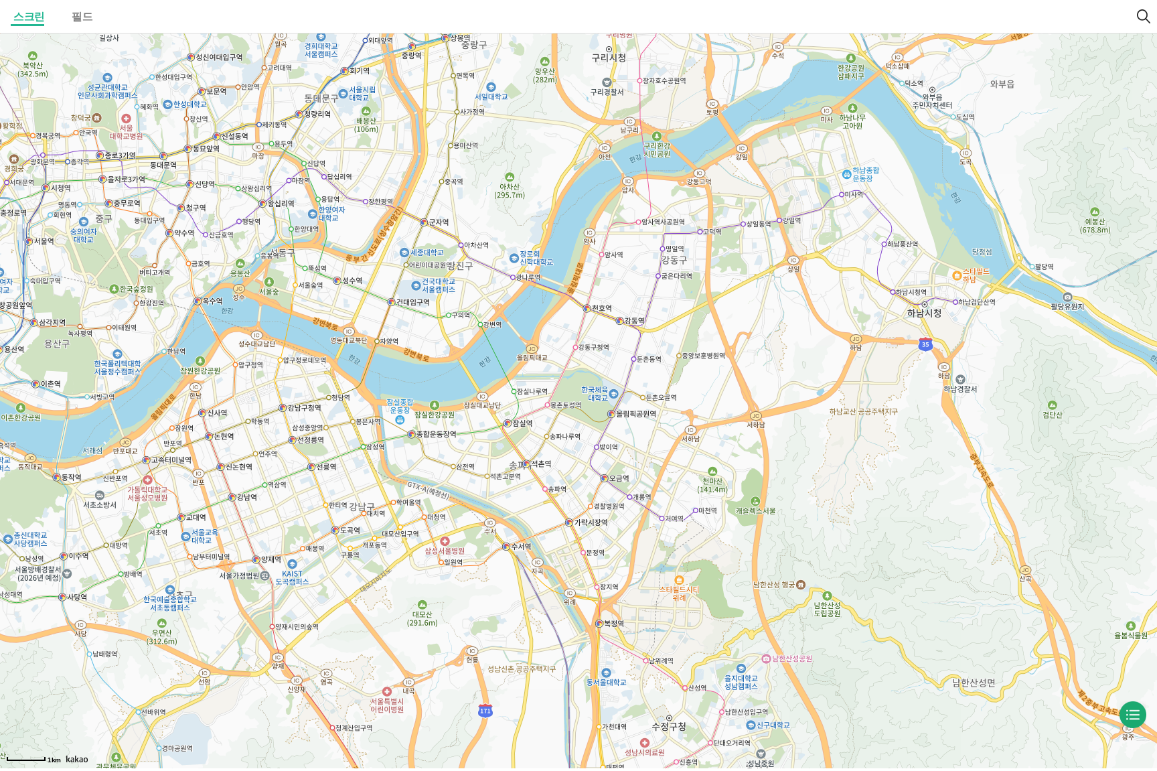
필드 (82, 16)
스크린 (29, 16)
